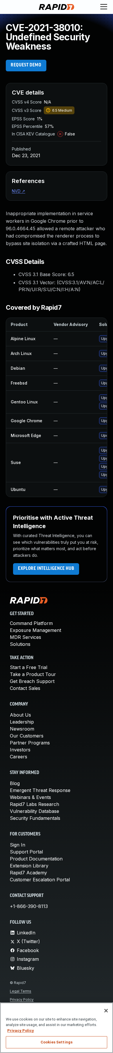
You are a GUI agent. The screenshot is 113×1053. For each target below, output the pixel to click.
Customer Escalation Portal (40, 879)
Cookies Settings (56, 1042)
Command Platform (31, 623)
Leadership (22, 722)
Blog (15, 783)
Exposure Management (35, 630)
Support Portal (26, 852)
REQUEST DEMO (26, 65)
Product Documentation (36, 859)
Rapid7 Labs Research (34, 804)
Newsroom (22, 729)
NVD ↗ (18, 191)
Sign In (17, 845)
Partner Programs (30, 743)
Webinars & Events (30, 797)
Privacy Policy (22, 999)
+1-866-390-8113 (29, 906)
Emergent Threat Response (40, 790)
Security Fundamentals (35, 818)
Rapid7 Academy (28, 873)
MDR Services (25, 637)
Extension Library (29, 866)
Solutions (20, 644)
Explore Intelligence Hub (46, 568)
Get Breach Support (32, 681)
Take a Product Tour (33, 674)
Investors (20, 750)
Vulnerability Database (34, 811)
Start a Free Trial (28, 667)
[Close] (106, 1010)
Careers (18, 757)
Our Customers (26, 736)
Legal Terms (20, 991)
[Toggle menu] (103, 7)
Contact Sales (25, 688)
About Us (20, 715)
